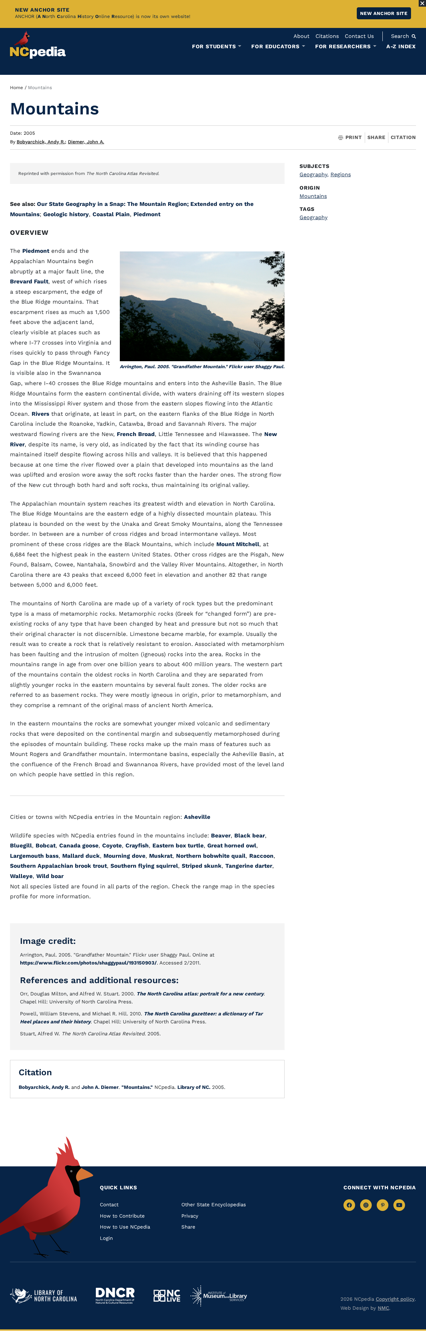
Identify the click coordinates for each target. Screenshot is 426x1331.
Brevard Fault (29, 281)
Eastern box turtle (178, 845)
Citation (403, 137)
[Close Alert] (422, 3)
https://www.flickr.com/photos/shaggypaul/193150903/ (88, 963)
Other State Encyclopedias (213, 1205)
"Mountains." (137, 1087)
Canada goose (79, 845)
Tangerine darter (248, 865)
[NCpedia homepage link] (38, 45)
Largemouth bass (34, 855)
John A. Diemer (100, 1087)
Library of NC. (193, 1087)
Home (16, 87)
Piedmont (146, 214)
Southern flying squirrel (144, 865)
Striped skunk (202, 865)
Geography (314, 174)
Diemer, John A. (86, 141)
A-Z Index (401, 46)
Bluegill (21, 845)
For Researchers (343, 47)
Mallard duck (81, 855)
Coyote (112, 845)
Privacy (189, 1216)
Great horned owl (231, 845)
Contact (109, 1205)
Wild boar (50, 876)
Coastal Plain (111, 214)
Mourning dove (124, 855)
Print (353, 137)
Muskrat (160, 855)
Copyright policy (395, 1299)
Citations (327, 36)
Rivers (40, 413)
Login (106, 1238)
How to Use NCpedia (125, 1227)
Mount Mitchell (237, 544)
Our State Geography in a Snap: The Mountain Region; (113, 204)
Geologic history (66, 214)
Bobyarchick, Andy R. (41, 141)
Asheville (197, 816)
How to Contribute (122, 1216)
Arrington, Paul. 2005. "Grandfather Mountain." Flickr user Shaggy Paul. (202, 366)
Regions (340, 174)
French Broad (136, 434)
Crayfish (137, 845)
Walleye (21, 876)
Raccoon (261, 855)
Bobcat (46, 845)
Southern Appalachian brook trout (58, 865)
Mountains (313, 196)
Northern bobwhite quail (211, 855)
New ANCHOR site (384, 13)
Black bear (249, 835)
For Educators (275, 47)
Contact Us (359, 36)
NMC (383, 1308)
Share (376, 137)
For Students (214, 47)
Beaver (221, 835)
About (302, 36)
